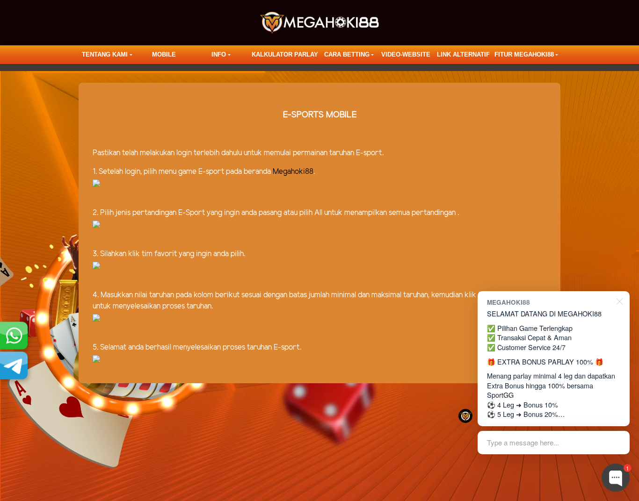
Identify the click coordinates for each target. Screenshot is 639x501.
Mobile (164, 54)
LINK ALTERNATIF (463, 54)
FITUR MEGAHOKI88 (524, 54)
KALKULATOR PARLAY (285, 54)
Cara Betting (347, 54)
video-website (405, 54)
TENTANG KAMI (105, 54)
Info (218, 54)
